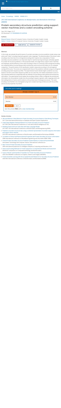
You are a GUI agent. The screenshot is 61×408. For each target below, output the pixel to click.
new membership (28, 109)
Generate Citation (35, 44)
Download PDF (8, 45)
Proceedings (9, 16)
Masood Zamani (5, 39)
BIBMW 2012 (24, 16)
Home (3, 16)
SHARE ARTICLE (22, 45)
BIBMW (17, 16)
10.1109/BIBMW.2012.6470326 (18, 33)
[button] (59, 12)
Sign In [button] (37, 92)
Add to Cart (9, 105)
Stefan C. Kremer (6, 41)
